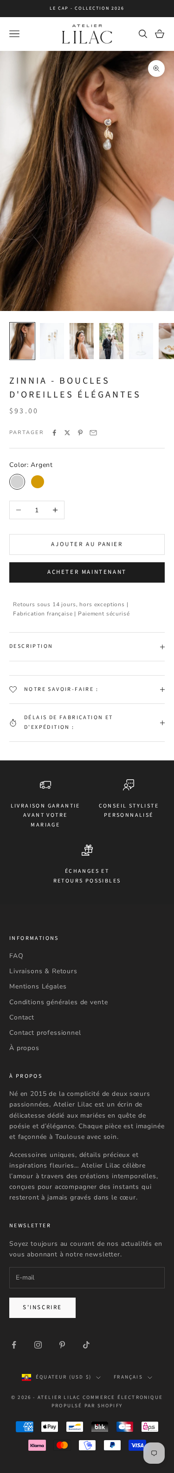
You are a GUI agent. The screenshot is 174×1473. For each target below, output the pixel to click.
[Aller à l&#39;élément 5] (141, 341)
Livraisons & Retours (43, 971)
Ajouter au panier (86, 544)
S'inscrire (42, 1307)
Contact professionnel (45, 1032)
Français (128, 1377)
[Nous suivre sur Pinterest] (62, 1344)
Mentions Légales (37, 986)
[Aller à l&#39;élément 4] (111, 341)
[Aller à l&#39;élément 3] (82, 341)
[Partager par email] (93, 432)
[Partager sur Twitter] (67, 432)
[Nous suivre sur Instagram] (38, 1344)
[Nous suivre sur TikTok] (86, 1344)
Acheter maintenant (87, 572)
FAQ (16, 955)
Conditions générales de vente (58, 1002)
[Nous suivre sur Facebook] (14, 1344)
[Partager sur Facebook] (54, 432)
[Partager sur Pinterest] (80, 432)
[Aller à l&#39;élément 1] (22, 341)
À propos (24, 1048)
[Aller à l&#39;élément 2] (52, 341)
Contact (21, 1017)
